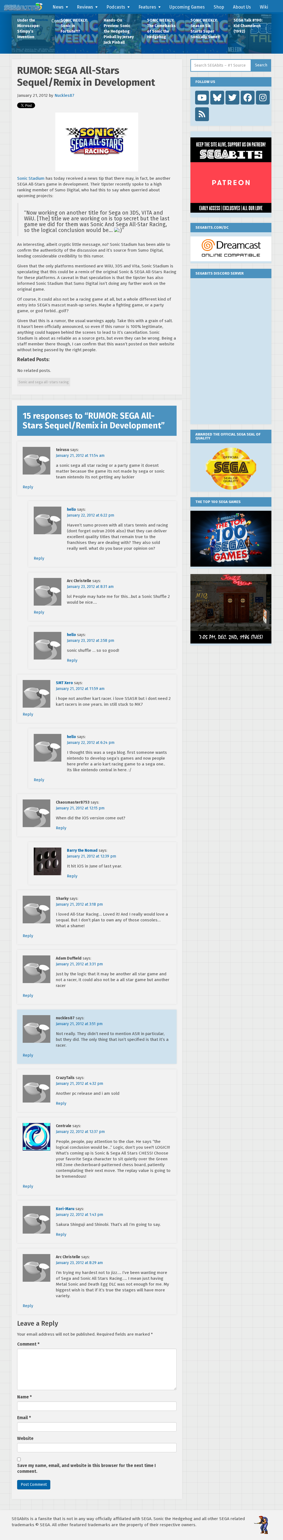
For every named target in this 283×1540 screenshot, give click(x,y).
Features (147, 7)
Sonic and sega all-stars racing (44, 382)
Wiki (264, 7)
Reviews (85, 7)
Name (24, 1397)
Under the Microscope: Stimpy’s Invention (28, 28)
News (58, 7)
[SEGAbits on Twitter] (232, 98)
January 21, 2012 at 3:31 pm (79, 964)
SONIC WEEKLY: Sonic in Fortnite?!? (74, 26)
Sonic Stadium (30, 178)
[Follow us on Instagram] (263, 98)
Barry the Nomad (82, 850)
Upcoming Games (187, 7)
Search (261, 65)
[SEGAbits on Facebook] (248, 98)
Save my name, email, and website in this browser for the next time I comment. (86, 1468)
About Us (242, 7)
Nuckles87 (64, 95)
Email (24, 1417)
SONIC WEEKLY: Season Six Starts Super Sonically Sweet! (205, 28)
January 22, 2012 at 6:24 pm (90, 742)
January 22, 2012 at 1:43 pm (79, 1214)
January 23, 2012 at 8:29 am (79, 1262)
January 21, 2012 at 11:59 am (80, 688)
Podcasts (115, 7)
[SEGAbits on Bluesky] (217, 98)
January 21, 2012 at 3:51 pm (79, 1024)
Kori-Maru (65, 1209)
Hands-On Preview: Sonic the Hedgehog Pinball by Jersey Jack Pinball (119, 31)
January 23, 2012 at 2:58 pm (90, 640)
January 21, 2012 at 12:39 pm (91, 856)
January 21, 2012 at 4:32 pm (79, 1083)
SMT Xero (64, 683)
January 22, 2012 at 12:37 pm (80, 1131)
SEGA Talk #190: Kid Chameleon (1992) (248, 26)
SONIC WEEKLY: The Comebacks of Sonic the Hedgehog (161, 28)
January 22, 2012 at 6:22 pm (90, 515)
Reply (28, 487)
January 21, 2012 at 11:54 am (80, 455)
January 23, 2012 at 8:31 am (90, 586)
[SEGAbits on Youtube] (202, 98)
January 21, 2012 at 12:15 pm (80, 808)
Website (25, 1438)
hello (71, 509)
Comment (28, 1344)
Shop (219, 7)
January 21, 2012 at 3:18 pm (79, 904)
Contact (59, 21)
